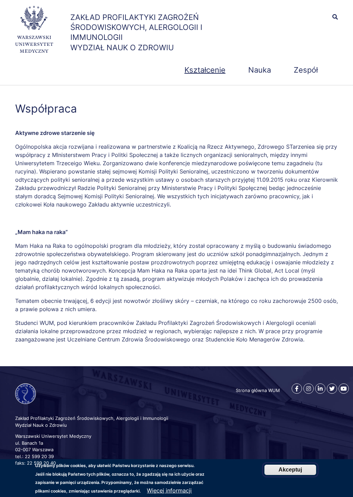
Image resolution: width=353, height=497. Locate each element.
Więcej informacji (169, 490)
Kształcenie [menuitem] (204, 69)
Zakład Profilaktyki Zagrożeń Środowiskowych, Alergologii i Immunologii (136, 27)
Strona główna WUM (258, 390)
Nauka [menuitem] (259, 69)
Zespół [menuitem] (306, 69)
